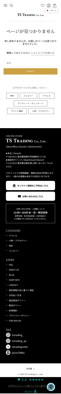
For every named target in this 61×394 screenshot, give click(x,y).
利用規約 (13, 310)
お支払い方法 (15, 295)
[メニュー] (5, 5)
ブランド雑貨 (17, 111)
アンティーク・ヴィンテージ (30, 103)
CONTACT (13, 285)
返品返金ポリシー (17, 300)
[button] (51, 10)
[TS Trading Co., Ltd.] (30, 14)
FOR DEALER (15, 320)
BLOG (11, 274)
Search (30, 71)
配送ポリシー (15, 305)
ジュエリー (28, 95)
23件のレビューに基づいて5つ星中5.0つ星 (30, 386)
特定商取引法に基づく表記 (21, 290)
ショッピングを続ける (42, 52)
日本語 (29, 368)
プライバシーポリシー (19, 315)
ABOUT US (14, 269)
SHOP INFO (14, 279)
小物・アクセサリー (41, 111)
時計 (12, 95)
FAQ (11, 264)
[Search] (11, 5)
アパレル (47, 95)
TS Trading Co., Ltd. (34, 374)
